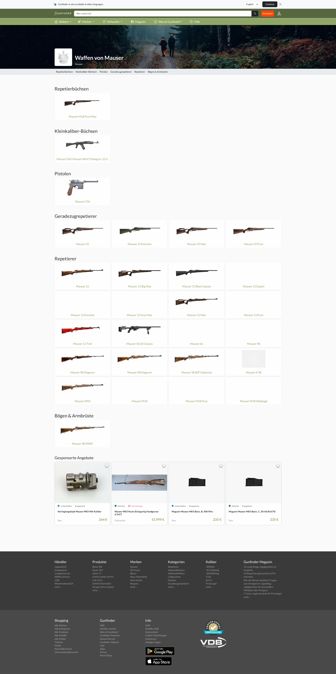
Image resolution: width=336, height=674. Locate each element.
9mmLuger (211, 583)
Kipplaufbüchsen (176, 570)
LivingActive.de (62, 573)
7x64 (208, 576)
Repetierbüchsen (64, 71)
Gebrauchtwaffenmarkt (66, 652)
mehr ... (58, 586)
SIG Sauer (135, 570)
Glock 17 (97, 573)
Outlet (58, 645)
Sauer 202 (97, 570)
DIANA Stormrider (101, 583)
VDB (57, 580)
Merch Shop (106, 655)
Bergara (134, 583)
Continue (269, 4)
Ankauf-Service (107, 638)
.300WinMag (212, 573)
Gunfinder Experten (110, 635)
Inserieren (267, 13)
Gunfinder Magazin (109, 642)
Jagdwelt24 (60, 566)
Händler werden (108, 628)
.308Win (210, 566)
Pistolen (104, 71)
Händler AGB (152, 628)
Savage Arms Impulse (103, 586)
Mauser (79, 64)
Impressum (150, 638)
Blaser (133, 573)
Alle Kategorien (62, 628)
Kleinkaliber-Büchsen (86, 71)
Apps (102, 648)
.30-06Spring (212, 570)
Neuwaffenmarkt (63, 648)
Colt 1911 (97, 580)
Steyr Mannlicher (138, 576)
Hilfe (197, 21)
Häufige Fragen (153, 642)
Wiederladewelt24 (64, 583)
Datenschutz (151, 632)
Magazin (140, 21)
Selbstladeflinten (176, 573)
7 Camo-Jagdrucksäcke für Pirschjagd (262, 593)
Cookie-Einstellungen (156, 635)
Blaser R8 (97, 566)
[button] (277, 13)
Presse (103, 652)
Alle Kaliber (60, 638)
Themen (59, 642)
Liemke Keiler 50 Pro (103, 576)
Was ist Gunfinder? (169, 21)
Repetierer (139, 71)
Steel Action (136, 580)
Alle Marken (61, 625)
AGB (147, 625)
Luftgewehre (174, 576)
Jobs (102, 645)
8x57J (209, 580)
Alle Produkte (61, 632)
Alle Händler (61, 635)
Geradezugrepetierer (121, 71)
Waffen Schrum (62, 576)
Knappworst (61, 570)
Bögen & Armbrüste (158, 71)
